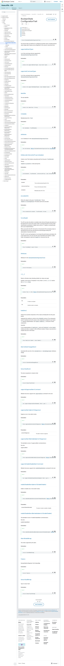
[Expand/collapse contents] (27, 27)
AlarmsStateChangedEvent (28, 347)
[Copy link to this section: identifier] (27, 93)
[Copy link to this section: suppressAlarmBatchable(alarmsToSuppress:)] (47, 439)
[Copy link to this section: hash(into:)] (28, 310)
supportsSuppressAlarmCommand (30, 389)
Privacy (23, 663)
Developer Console (54, 623)
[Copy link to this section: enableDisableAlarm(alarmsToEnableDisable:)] (47, 484)
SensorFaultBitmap (26, 579)
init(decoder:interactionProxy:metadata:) (32, 155)
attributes (23, 134)
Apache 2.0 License (40, 611)
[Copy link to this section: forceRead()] (29, 218)
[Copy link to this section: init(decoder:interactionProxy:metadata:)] (45, 155)
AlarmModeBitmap (26, 538)
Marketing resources (46, 627)
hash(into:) (24, 310)
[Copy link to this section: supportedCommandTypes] (37, 71)
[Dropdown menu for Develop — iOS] (9, 8)
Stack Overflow (55, 629)
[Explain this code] (54, 39)
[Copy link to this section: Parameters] (27, 179)
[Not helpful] (56, 14)
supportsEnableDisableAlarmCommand (32, 464)
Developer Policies (46, 643)
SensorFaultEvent (26, 369)
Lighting (37, 622)
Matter (32, 148)
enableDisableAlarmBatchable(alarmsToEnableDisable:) (36, 513)
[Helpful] (54, 14)
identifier (23, 93)
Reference (14, 8)
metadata (23, 114)
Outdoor (37, 643)
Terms (19, 663)
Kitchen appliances (37, 638)
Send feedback (51, 19)
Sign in (61, 1)
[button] (8, 16)
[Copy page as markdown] (26, 24)
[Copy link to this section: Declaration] (27, 58)
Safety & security (37, 627)
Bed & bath (37, 640)
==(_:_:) (23, 274)
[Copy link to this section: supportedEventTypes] (34, 49)
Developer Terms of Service (46, 639)
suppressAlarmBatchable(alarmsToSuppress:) (33, 439)
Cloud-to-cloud (21, 635)
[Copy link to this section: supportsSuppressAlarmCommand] (41, 389)
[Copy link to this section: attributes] (27, 134)
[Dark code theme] (56, 39)
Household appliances (37, 634)
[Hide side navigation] (15, 663)
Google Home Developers (25, 14)
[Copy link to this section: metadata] (27, 114)
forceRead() (24, 218)
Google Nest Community (55, 632)
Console (56, 1)
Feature (23, 559)
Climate (37, 624)
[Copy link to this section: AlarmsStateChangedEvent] (37, 347)
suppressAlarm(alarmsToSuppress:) (31, 410)
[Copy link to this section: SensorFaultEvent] (32, 369)
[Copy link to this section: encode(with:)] (29, 196)
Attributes (23, 253)
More (19, 1)
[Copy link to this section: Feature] (26, 559)
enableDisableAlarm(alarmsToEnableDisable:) (33, 484)
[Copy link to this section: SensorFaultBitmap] (32, 579)
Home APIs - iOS (7, 5)
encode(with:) (24, 196)
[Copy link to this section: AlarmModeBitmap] (32, 538)
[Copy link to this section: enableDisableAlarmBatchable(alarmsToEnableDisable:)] (53, 513)
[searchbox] (8, 12)
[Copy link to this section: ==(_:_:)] (26, 274)
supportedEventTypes (27, 49)
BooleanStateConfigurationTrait (37, 257)
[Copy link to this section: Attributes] (27, 253)
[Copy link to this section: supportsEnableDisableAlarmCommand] (44, 464)
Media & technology (37, 631)
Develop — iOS (5, 8)
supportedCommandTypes (28, 71)
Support (20, 8)
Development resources (46, 631)
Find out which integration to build (21, 648)
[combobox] (36, 1)
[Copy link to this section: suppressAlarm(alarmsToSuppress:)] (42, 410)
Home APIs (34, 14)
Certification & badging (47, 624)
